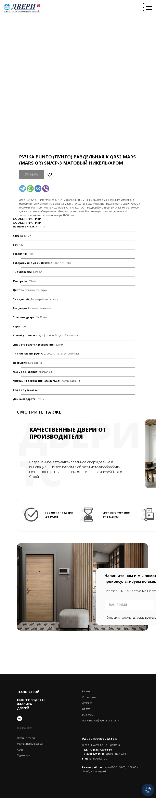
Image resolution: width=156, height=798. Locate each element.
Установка (87, 714)
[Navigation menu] (149, 8)
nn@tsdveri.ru (99, 758)
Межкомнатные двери (30, 743)
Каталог (86, 691)
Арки (20, 749)
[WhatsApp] (30, 188)
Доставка (87, 703)
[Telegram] (22, 188)
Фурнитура (23, 755)
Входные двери (26, 738)
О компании (89, 697)
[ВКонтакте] (38, 188)
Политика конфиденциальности (100, 720)
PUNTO (40, 226)
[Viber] (45, 188)
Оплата (86, 709)
